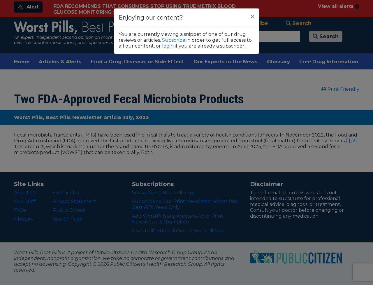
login (168, 46)
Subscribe (173, 40)
